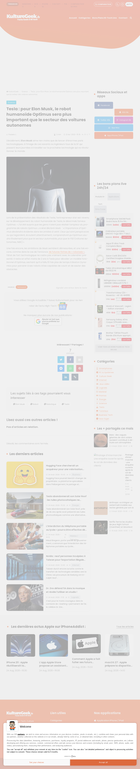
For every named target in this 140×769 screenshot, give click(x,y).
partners (21, 734)
